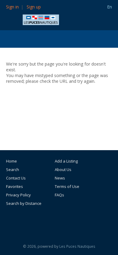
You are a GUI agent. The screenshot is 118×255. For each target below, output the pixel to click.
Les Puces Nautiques (77, 246)
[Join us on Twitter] (75, 219)
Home (11, 161)
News (60, 178)
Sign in (12, 7)
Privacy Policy (18, 195)
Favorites (14, 186)
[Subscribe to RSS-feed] (45, 219)
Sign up (34, 7)
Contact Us (16, 178)
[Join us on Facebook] (62, 219)
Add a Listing (66, 161)
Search (12, 169)
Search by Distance (23, 203)
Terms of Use (67, 186)
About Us (63, 169)
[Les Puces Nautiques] (41, 19)
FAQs (59, 195)
